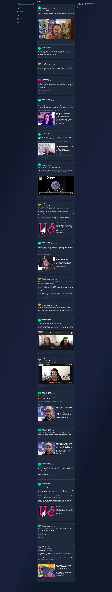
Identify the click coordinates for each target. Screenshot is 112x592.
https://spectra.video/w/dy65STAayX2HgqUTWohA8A (50, 401)
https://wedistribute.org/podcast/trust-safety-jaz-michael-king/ (52, 437)
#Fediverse (55, 105)
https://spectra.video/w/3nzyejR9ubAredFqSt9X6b (56, 171)
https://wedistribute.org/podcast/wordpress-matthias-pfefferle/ (52, 141)
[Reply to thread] (39, 236)
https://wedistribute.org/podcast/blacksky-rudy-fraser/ (50, 251)
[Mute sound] (42, 194)
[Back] (37, 2)
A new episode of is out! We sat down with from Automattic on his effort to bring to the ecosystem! (55, 139)
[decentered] (39, 7)
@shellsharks (46, 207)
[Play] (40, 194)
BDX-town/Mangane (81, 5)
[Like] (44, 93)
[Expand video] (70, 194)
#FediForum (47, 52)
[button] (33, 3)
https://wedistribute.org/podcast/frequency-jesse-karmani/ (51, 110)
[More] (49, 41)
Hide (42, 20)
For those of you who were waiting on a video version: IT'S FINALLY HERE (50, 400)
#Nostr (46, 18)
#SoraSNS (66, 170)
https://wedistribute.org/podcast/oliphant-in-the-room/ (50, 562)
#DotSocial (48, 286)
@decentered (46, 395)
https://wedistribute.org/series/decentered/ (53, 218)
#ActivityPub (56, 138)
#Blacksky (57, 246)
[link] (56, 24)
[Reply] (39, 73)
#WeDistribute (47, 254)
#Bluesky (64, 329)
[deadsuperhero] (39, 64)
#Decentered (41, 18)
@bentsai (53, 207)
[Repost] (42, 73)
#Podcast (40, 90)
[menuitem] (56, 185)
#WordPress (65, 138)
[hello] (39, 80)
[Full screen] (72, 194)
